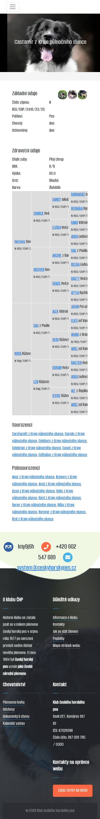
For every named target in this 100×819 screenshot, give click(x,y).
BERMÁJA (77, 208)
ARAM (75, 334)
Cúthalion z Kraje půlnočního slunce (63, 455)
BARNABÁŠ (78, 194)
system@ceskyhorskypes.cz (46, 567)
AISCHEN (38, 269)
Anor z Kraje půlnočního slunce (33, 477)
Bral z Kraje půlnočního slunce (32, 519)
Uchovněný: (20, 130)
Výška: (16, 173)
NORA (18, 353)
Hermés (20, 241)
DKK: (15, 166)
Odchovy (9, 709)
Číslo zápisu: (21, 102)
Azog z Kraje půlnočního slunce (33, 491)
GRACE (56, 283)
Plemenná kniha (14, 702)
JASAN (75, 306)
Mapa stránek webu (66, 645)
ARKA (74, 236)
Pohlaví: (17, 116)
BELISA (75, 264)
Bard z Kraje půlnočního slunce (60, 498)
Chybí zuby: (19, 159)
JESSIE (56, 395)
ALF (73, 391)
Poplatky (58, 638)
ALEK (55, 311)
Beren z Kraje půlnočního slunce (34, 505)
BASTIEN (76, 363)
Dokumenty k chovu (16, 716)
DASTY (75, 278)
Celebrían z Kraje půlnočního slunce (36, 448)
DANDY (56, 199)
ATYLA (75, 292)
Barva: (16, 187)
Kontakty (59, 624)
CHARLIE (38, 213)
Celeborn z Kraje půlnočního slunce (63, 441)
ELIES (74, 320)
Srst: (15, 180)
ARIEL (74, 348)
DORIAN (57, 367)
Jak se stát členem (65, 631)
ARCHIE (56, 255)
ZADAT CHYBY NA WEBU (73, 790)
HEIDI (55, 339)
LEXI (35, 382)
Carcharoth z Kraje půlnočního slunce (37, 434)
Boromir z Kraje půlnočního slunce (62, 512)
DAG (36, 325)
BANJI (74, 222)
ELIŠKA (56, 227)
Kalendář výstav (14, 723)
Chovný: (17, 123)
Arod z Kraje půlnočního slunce (60, 484)
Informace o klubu (65, 617)
